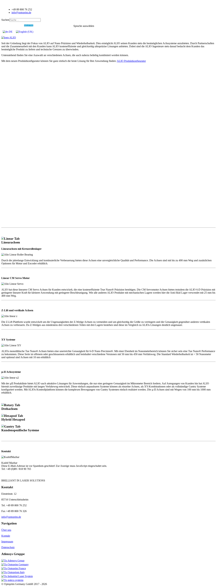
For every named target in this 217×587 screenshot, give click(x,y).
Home (10, 25)
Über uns (6, 530)
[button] (108, 240)
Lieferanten (52, 25)
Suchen (5, 19)
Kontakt (5, 535)
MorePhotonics (65, 25)
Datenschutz (8, 547)
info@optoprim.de (21, 12)
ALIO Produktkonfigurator (131, 60)
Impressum (7, 541)
